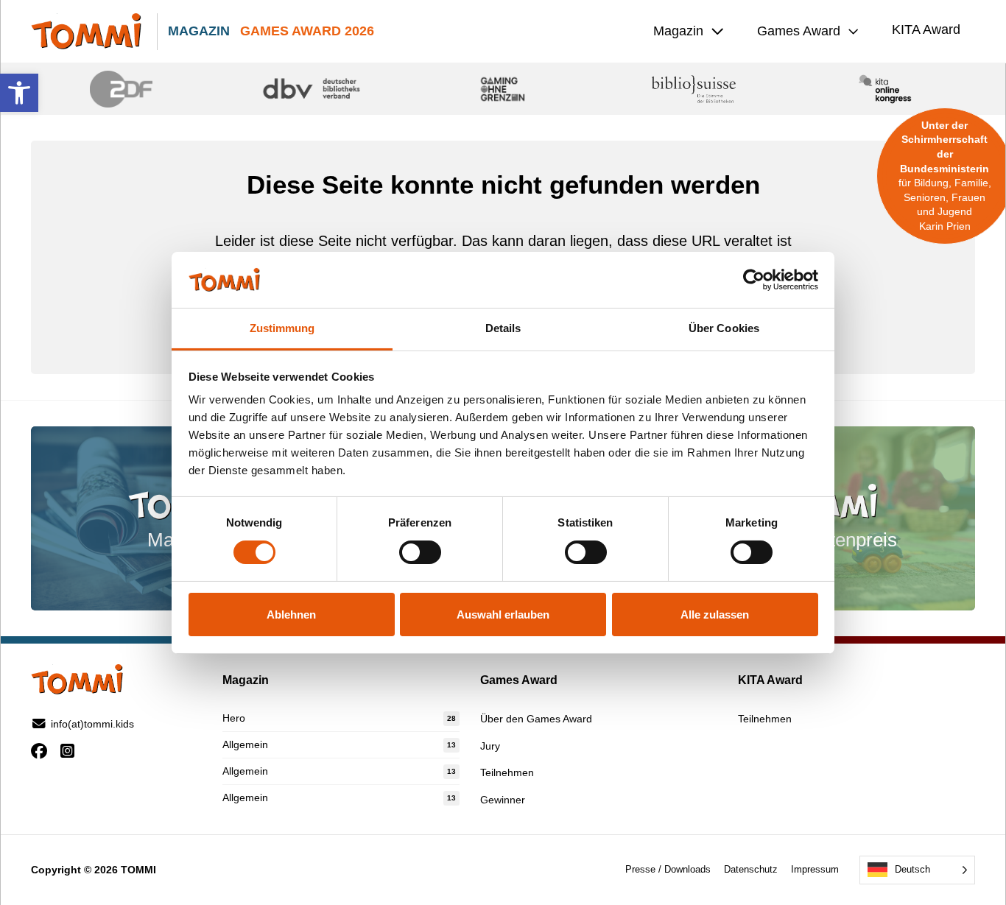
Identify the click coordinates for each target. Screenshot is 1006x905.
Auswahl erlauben (503, 614)
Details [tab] (503, 328)
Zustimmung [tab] (282, 328)
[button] (19, 93)
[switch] (420, 552)
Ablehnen (291, 614)
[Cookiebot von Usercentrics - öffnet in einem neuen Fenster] (753, 280)
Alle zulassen (714, 614)
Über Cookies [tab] (724, 328)
